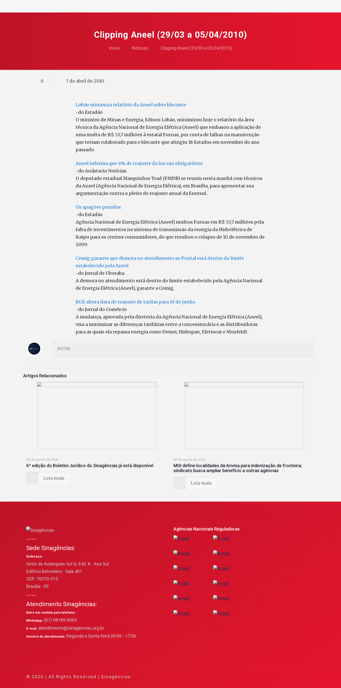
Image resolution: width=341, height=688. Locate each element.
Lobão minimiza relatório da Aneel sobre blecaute (131, 105)
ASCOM (63, 348)
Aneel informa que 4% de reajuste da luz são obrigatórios (139, 163)
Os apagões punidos (98, 207)
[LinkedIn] (283, 677)
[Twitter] (269, 677)
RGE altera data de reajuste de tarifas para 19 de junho (135, 302)
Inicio (114, 48)
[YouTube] (276, 677)
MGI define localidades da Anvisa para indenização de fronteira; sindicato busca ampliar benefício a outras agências (237, 468)
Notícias (140, 48)
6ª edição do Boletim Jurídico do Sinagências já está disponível (89, 465)
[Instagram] (290, 677)
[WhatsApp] (256, 677)
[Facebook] (263, 677)
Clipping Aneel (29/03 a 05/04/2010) (196, 48)
